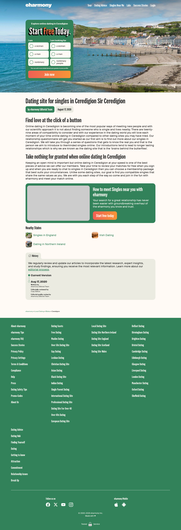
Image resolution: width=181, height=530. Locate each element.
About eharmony (18, 326)
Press (13, 383)
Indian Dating (57, 383)
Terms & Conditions (19, 364)
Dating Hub (16, 436)
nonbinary (39, 62)
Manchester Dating (140, 383)
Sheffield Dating (139, 396)
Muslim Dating (57, 339)
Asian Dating (56, 370)
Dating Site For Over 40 (61, 408)
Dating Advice (100, 5)
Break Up (15, 480)
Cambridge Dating (139, 351)
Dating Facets (57, 326)
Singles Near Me (117, 5)
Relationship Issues (19, 474)
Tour (90, 5)
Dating (14, 449)
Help (13, 377)
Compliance (16, 370)
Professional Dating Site (61, 402)
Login (153, 5)
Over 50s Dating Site (60, 345)
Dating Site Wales (99, 351)
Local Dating (39, 311)
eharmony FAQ (17, 339)
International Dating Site (62, 396)
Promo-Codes (17, 396)
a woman (39, 46)
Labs (129, 5)
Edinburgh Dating (139, 358)
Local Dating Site (99, 326)
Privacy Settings (18, 358)
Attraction (15, 461)
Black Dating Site (58, 377)
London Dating (138, 377)
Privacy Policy (17, 351)
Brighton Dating (139, 339)
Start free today (105, 215)
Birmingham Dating (140, 332)
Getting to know (18, 455)
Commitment (17, 468)
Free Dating (56, 332)
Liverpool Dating (139, 370)
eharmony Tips (17, 332)
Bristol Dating (138, 345)
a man (38, 54)
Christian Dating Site (60, 364)
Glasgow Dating (138, 364)
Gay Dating (56, 351)
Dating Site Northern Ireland (104, 332)
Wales (48, 311)
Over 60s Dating (58, 415)
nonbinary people (61, 62)
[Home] (39, 5)
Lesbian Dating (57, 358)
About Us (15, 402)
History (35, 256)
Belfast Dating (138, 326)
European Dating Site (60, 421)
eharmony (29, 311)
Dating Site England (100, 339)
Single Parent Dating (60, 389)
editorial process (38, 269)
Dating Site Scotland (100, 345)
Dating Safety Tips (19, 389)
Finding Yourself (18, 442)
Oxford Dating (138, 389)
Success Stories (140, 5)
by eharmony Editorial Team (40, 109)
